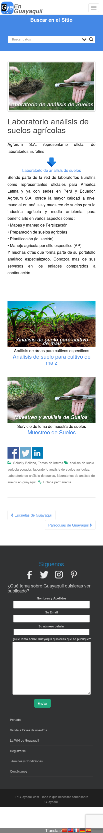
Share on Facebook (13, 453)
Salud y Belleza (24, 462)
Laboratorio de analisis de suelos (51, 170)
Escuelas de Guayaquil (33, 515)
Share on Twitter (25, 453)
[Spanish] (88, 830)
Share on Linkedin (37, 453)
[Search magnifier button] (91, 39)
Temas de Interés (50, 462)
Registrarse (18, 751)
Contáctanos (18, 771)
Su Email (51, 612)
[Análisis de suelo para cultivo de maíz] (52, 323)
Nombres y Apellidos (51, 598)
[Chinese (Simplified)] (64, 830)
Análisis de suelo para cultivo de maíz (51, 359)
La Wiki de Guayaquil (24, 740)
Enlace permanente (57, 482)
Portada (15, 719)
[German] (82, 830)
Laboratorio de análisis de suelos (31, 475)
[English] (70, 830)
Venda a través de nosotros (28, 730)
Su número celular (51, 626)
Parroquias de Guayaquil (69, 525)
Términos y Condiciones (26, 761)
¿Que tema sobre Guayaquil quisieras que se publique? (51, 639)
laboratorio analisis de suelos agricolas (61, 469)
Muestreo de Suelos (52, 432)
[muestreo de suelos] (52, 399)
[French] (76, 830)
